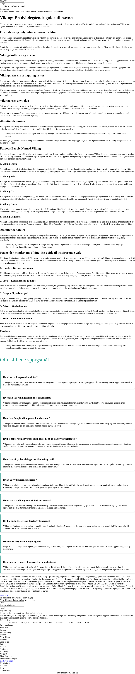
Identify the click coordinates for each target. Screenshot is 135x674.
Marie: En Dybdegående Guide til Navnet (105, 584)
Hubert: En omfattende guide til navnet (112, 581)
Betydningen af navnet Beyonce (13, 586)
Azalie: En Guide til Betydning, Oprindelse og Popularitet (45, 576)
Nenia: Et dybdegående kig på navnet (47, 579)
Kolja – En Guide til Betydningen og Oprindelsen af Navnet (61, 584)
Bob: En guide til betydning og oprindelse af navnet (92, 576)
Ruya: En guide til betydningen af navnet (17, 584)
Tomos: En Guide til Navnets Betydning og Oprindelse (88, 579)
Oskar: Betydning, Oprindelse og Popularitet (105, 588)
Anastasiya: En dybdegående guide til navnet (26, 588)
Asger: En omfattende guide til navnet (35, 581)
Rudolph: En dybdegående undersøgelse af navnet (73, 581)
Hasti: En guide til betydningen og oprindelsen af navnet (81, 586)
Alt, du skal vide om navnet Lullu (42, 586)
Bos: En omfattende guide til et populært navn (66, 588)
